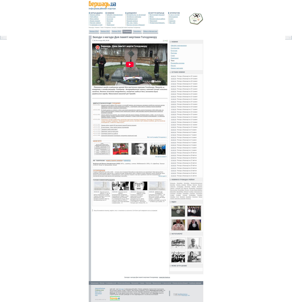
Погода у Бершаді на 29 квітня (187, 155)
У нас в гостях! (174, 15)
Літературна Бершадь (157, 23)
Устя (177, 196)
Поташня (172, 193)
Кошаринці (199, 188)
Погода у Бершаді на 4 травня (187, 142)
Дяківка (194, 186)
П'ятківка (179, 193)
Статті (171, 19)
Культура (110, 19)
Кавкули (186, 188)
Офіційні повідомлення (115, 15)
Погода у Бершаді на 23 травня (187, 94)
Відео (152, 17)
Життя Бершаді (157, 13)
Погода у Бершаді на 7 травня (187, 135)
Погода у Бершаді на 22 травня (187, 96)
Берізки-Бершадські (196, 183)
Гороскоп (172, 21)
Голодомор (127, 31)
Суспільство (111, 17)
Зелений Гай (179, 188)
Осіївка (191, 191)
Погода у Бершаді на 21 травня (187, 99)
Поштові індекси (132, 21)
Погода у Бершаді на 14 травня (187, 117)
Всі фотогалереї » (161, 156)
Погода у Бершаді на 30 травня (187, 76)
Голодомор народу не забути (109, 133)
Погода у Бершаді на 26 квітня (187, 163)
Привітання (110, 25)
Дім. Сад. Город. (132, 23)
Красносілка (173, 190)
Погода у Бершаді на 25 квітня (187, 165)
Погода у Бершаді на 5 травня (187, 140)
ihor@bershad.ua (182, 294)
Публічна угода (99, 290)
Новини (110, 13)
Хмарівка (188, 196)
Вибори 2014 (94, 31)
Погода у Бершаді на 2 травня (187, 148)
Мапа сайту (98, 291)
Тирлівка (172, 196)
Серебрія (192, 193)
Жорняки (199, 186)
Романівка (186, 193)
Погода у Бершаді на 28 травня (187, 81)
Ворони (200, 185)
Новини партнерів (177, 68)
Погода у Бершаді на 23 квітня (187, 170)
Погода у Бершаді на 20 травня (187, 102)
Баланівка (179, 183)
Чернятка (127, 160)
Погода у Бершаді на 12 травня (187, 122)
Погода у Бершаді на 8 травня (187, 132)
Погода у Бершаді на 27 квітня (187, 160)
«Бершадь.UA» (185, 295)
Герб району (94, 17)
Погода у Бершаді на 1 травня (187, 150)
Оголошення (173, 17)
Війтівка (189, 185)
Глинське (172, 186)
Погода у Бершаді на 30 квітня (187, 153)
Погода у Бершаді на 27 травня (187, 84)
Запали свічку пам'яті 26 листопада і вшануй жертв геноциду (118, 125)
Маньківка (173, 191)
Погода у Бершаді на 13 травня (187, 119)
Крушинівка (181, 190)
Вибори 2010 (116, 31)
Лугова (192, 190)
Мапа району (94, 19)
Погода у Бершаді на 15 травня (187, 114)
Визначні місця (157, 283)
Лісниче (187, 190)
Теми (172, 60)
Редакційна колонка (177, 63)
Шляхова (177, 198)
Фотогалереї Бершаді (157, 15)
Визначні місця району (157, 19)
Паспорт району (95, 23)
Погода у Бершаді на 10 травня (187, 127)
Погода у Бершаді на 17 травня (187, 109)
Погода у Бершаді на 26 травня (187, 86)
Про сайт (172, 23)
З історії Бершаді (99, 170)
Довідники (132, 13)
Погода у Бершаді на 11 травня (187, 125)
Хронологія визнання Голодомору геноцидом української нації (119, 135)
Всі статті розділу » (157, 137)
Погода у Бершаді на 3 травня (187, 145)
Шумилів (182, 198)
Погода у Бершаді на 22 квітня (187, 173)
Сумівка (178, 195)
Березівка (186, 183)
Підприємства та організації (136, 15)
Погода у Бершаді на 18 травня (187, 107)
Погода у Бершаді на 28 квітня (187, 158)
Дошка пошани (95, 21)
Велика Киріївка (181, 185)
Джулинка (187, 186)
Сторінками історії (96, 25)
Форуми (102, 283)
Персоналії (153, 21)
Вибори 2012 (105, 31)
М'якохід (186, 191)
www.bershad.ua (164, 277)
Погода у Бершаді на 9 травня (187, 130)
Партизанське (198, 191)
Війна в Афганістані (150, 31)
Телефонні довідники (133, 17)
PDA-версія (98, 293)
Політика (110, 21)
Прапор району (95, 15)
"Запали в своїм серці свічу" (109, 129)
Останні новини (178, 72)
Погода (173, 66)
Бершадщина (96, 13)
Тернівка (199, 195)
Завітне (172, 188)
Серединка (199, 193)
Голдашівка (180, 186)
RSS (96, 295)
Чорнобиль (137, 31)
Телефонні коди (131, 19)
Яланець (188, 198)
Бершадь (172, 183)
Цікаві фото (97, 141)
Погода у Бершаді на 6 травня (187, 137)
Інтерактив (175, 13)
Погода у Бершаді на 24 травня (187, 91)
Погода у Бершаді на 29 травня (187, 79)
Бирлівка (172, 185)
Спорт (109, 23)
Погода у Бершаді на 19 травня (187, 104)
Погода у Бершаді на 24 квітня (187, 168)
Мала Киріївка (198, 190)
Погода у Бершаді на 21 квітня (187, 176)
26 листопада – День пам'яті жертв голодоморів (115, 127)
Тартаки (184, 195)
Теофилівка (192, 195)
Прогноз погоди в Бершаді (135, 25)
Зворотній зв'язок (100, 288)
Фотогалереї (177, 234)
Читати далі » (162, 176)
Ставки (172, 195)
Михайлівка (180, 191)
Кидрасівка (192, 188)
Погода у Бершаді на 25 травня (187, 89)
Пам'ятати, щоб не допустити (109, 131)
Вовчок (195, 185)
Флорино (182, 196)
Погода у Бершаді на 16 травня (187, 112)
